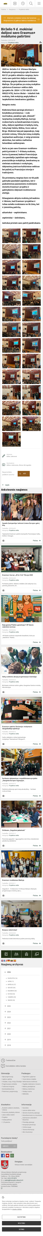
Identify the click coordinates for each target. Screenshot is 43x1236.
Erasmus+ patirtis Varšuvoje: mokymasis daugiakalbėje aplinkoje (17, 728)
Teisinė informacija (28, 1129)
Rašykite (5, 1146)
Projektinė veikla (24, 9)
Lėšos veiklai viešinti (8, 1115)
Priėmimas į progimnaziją (10, 1091)
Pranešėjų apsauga (28, 1122)
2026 (9, 972)
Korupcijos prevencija (29, 1124)
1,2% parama (6, 1122)
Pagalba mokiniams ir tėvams (32, 1084)
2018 (9, 1045)
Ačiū (22, 474)
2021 (9, 1028)
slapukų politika (17, 1209)
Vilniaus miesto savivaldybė (23, 1165)
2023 (9, 1017)
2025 (9, 1006)
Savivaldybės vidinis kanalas (15, 1066)
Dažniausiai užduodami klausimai (30, 1119)
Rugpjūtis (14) (12, 978)
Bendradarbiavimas (8, 1089)
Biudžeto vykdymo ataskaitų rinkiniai (10, 1109)
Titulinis (3, 9)
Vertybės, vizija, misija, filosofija (12, 1081)
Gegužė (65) (11, 987)
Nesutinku (21, 1223)
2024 (9, 1012)
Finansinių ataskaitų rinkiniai (11, 1112)
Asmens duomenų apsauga (31, 1113)
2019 (9, 1040)
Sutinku (21, 1229)
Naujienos (12, 9)
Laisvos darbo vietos (29, 1110)
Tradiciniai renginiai (8, 1086)
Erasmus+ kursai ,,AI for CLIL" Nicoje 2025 (17, 575)
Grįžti (7, 485)
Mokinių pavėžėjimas (29, 1086)
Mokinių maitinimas (29, 1089)
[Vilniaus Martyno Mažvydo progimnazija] (5, 3)
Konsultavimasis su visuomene (32, 1115)
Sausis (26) (11, 1000)
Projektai (4, 1117)
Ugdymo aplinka (7, 1079)
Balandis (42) (12, 991)
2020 (9, 1034)
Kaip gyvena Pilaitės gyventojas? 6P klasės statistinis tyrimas (18, 626)
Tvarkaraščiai (10, 1060)
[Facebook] (3, 1155)
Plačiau (35, 540)
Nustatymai (21, 1217)
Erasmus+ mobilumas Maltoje (13, 880)
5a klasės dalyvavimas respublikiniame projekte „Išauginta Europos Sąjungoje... (19, 779)
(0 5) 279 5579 (12, 1178)
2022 (9, 1023)
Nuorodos (26, 1108)
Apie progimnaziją (7, 1077)
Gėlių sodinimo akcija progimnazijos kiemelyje (19, 677)
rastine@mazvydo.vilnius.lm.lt (13, 1180)
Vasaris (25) (12, 997)
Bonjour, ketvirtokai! (9, 930)
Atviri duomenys (28, 1132)
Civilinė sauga (27, 1127)
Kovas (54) (11, 994)
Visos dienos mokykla (29, 1079)
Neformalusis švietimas (30, 1081)
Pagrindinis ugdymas (29, 1077)
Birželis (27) (12, 984)
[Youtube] (7, 1155)
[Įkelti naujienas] (15, 3)
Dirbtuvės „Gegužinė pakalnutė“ (13, 830)
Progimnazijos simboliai (9, 1084)
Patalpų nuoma (27, 1091)
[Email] (12, 1155)
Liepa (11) (11, 981)
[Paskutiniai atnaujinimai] (23, 3)
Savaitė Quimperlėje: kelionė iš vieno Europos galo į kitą (21, 524)
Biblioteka (26, 1094)
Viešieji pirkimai (7, 1120)
